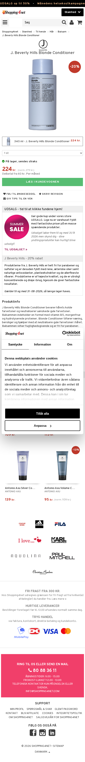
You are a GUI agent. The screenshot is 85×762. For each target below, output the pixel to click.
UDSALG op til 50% (15, 3)
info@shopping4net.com (42, 691)
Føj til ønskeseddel (20, 194)
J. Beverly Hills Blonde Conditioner (20, 35)
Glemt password (66, 709)
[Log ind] (72, 22)
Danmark (41, 752)
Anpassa (40, 425)
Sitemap (58, 746)
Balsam (62, 31)
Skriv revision (52, 194)
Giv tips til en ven (19, 198)
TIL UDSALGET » (15, 249)
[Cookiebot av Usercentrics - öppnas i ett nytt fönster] (62, 333)
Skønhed (27, 31)
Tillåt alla (42, 413)
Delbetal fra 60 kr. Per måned (21, 174)
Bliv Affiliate (30, 713)
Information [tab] (42, 344)
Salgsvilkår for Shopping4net (57, 717)
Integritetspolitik (69, 713)
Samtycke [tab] (15, 344)
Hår (52, 31)
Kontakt (12, 713)
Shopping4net (10, 31)
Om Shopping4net (21, 717)
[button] (80, 22)
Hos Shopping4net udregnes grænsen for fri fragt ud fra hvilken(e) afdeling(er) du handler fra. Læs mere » (43, 595)
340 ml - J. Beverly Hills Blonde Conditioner (47, 141)
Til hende (41, 31)
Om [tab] (69, 344)
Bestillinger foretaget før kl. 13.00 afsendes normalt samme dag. (42, 608)
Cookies (47, 713)
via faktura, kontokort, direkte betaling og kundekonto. (42, 619)
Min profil (17, 709)
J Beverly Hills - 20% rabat (23, 258)
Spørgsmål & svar (39, 709)
